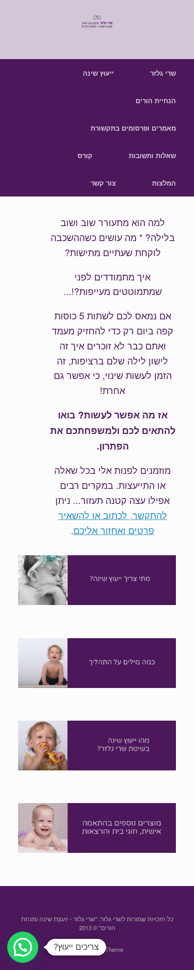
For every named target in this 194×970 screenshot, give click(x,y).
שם (28, 508)
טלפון (32, 541)
